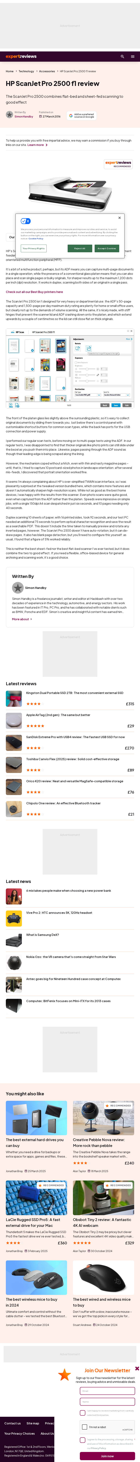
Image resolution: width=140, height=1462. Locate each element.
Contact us (12, 1423)
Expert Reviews (18, 56)
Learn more (36, 145)
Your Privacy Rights (34, 248)
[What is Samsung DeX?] (14, 941)
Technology (26, 71)
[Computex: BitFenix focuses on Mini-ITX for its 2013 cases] (14, 1007)
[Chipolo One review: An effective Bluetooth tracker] (14, 809)
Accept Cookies (107, 248)
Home (9, 71)
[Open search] (122, 56)
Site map (33, 1423)
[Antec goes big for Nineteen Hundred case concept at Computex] (14, 985)
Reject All (79, 248)
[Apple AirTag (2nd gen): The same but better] (14, 721)
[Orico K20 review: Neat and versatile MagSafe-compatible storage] (14, 787)
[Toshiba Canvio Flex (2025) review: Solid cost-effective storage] (14, 765)
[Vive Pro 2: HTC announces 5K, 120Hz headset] (14, 919)
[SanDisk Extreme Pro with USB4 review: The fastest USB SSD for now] (14, 743)
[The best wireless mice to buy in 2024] (36, 1277)
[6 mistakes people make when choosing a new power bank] (14, 896)
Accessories (47, 71)
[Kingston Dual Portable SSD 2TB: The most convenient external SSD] (14, 699)
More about (20, 619)
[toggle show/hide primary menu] (132, 56)
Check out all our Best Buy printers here (34, 292)
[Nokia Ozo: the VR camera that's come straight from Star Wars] (14, 963)
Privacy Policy (98, 1448)
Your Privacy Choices (19, 1433)
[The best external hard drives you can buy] (36, 1118)
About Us (47, 1433)
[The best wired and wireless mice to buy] (103, 1277)
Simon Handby (24, 116)
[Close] (120, 218)
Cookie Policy (35, 238)
